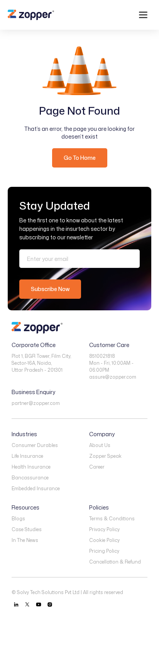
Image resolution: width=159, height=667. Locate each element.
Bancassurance (30, 477)
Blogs (18, 518)
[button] (143, 15)
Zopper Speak (105, 456)
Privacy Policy (104, 529)
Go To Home (80, 157)
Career (97, 467)
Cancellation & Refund (115, 562)
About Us (99, 445)
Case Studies (27, 529)
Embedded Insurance (36, 488)
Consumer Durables (35, 445)
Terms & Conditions (112, 518)
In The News (25, 540)
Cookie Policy (104, 540)
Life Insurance (27, 456)
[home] (31, 15)
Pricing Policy (104, 551)
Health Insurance (31, 467)
